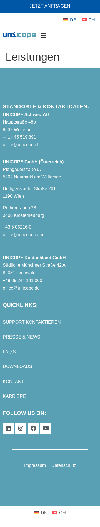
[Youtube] (45, 428)
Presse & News (21, 337)
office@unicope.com (23, 234)
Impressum (35, 465)
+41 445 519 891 (19, 137)
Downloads (17, 366)
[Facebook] (33, 428)
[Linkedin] (8, 428)
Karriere (14, 396)
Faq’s (9, 351)
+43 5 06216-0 (17, 227)
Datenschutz (63, 465)
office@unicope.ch (21, 144)
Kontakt (13, 381)
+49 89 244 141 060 (22, 280)
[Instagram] (20, 428)
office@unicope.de (21, 288)
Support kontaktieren (32, 322)
